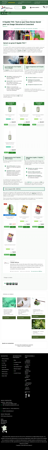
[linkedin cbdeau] (29, 394)
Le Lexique (16, 364)
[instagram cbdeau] (26, 396)
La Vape (3, 363)
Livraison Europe (17, 373)
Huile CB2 (4, 367)
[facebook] (26, 394)
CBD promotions (5, 358)
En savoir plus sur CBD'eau (36, 271)
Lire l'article (6, 317)
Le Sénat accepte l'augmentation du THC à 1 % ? (38, 311)
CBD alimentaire (5, 369)
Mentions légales (17, 368)
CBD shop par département (6, 416)
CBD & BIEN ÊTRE (17, 28)
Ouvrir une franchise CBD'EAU (27, 366)
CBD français (4, 371)
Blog (15, 360)
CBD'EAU (29, 182)
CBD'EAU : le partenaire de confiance (27, 361)
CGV (15, 370)
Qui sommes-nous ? (18, 366)
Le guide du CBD (17, 362)
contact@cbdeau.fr (10, 411)
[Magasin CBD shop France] (4, 428)
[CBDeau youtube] (29, 396)
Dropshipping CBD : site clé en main (28, 384)
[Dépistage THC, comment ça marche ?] (38, 324)
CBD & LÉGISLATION (29, 28)
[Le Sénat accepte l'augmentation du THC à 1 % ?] (38, 302)
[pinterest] (26, 397)
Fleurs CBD (4, 360)
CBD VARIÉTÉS (35, 28)
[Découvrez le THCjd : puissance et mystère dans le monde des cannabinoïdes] (9, 302)
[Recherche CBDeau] (24, 7)
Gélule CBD (4, 375)
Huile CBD (4, 365)
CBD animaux (5, 373)
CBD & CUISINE (22, 28)
